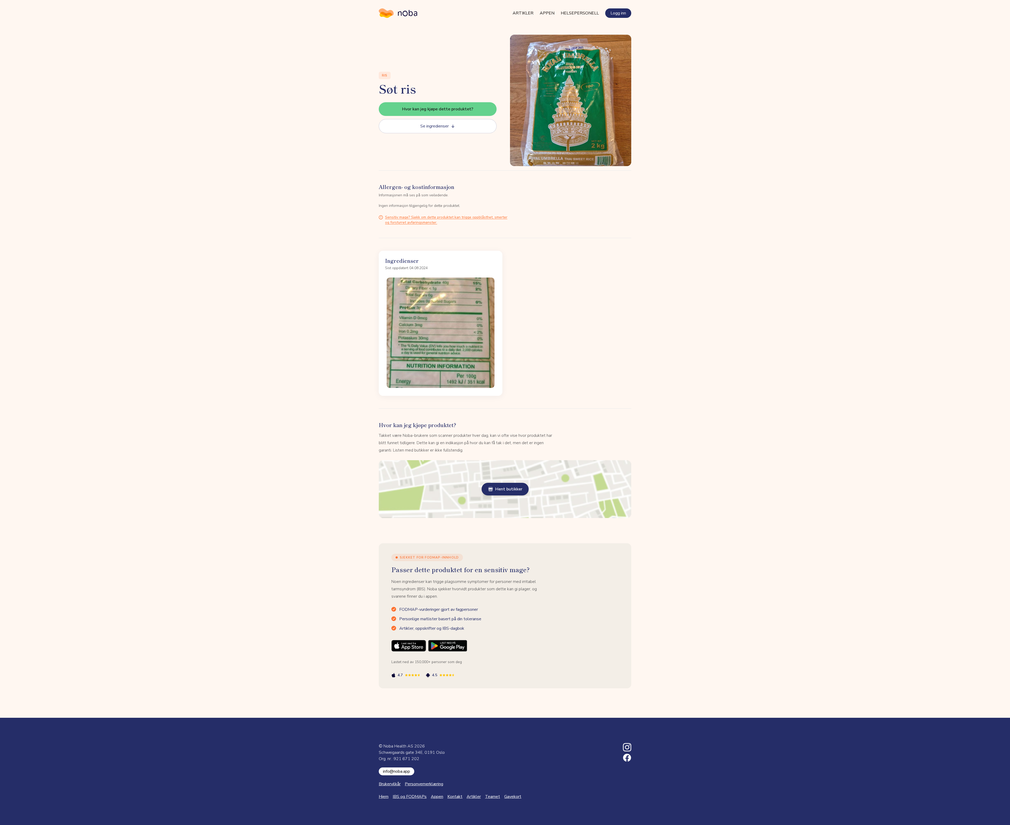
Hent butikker (508, 489)
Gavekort (512, 797)
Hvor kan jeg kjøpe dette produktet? (437, 109)
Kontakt (454, 797)
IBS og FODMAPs (410, 797)
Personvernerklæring (424, 784)
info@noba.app (396, 771)
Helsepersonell (580, 13)
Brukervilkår (390, 784)
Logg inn (618, 13)
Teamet (492, 797)
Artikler (523, 13)
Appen (547, 13)
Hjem (383, 797)
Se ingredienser (434, 126)
